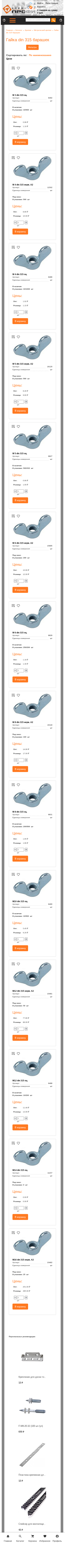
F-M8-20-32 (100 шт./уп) (31, 1426)
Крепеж (28, 30)
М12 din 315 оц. (20, 1080)
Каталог (18, 30)
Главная (9, 30)
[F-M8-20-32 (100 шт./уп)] (32, 1406)
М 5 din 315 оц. (19, 453)
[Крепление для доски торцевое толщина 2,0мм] (32, 1357)
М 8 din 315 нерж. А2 (22, 722)
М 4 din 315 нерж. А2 (22, 185)
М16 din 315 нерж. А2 (23, 1260)
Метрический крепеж (42, 30)
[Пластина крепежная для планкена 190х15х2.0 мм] (32, 1455)
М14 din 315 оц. (20, 1170)
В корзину (20, 142)
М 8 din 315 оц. (19, 812)
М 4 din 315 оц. (19, 274)
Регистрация (52, 3)
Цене (9, 58)
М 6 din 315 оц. (19, 632)
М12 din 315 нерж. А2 (23, 991)
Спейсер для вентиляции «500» (35, 1524)
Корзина (41, 7)
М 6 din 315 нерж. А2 (22, 543)
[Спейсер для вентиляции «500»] (32, 1504)
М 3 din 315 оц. (19, 95)
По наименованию (40, 55)
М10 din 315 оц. (20, 901)
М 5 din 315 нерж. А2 (22, 364)
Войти (40, 3)
